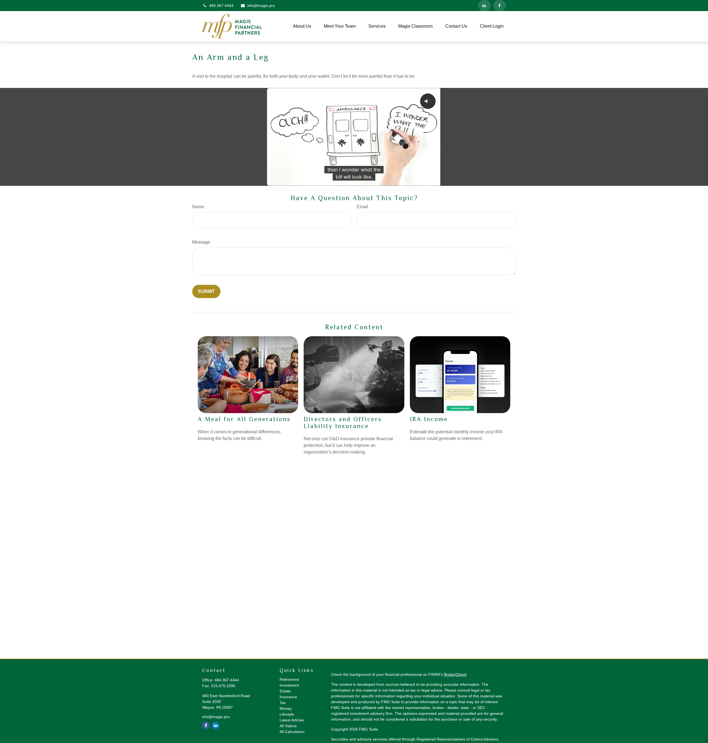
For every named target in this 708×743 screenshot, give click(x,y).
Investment (289, 685)
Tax (283, 702)
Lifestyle (287, 714)
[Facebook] (499, 5)
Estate (285, 691)
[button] (302, 26)
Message (201, 242)
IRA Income (429, 419)
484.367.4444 (221, 5)
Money (285, 708)
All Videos (288, 726)
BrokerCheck (455, 674)
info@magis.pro (261, 5)
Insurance (288, 697)
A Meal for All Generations (244, 419)
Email (362, 206)
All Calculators (292, 731)
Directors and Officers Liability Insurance (343, 422)
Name (198, 206)
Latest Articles (292, 720)
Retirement (289, 679)
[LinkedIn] (484, 5)
